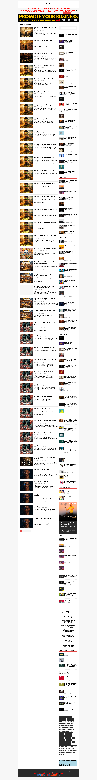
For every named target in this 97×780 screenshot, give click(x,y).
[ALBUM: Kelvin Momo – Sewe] (61, 134)
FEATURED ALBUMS (63, 334)
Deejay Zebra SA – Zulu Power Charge (44, 170)
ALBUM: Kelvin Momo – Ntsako (70, 109)
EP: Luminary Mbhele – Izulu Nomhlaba (70, 186)
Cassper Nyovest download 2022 (68, 620)
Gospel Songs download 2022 (68, 637)
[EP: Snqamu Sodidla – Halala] (61, 193)
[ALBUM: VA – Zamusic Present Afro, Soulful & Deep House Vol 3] (61, 398)
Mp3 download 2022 (68, 622)
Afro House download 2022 (68, 636)
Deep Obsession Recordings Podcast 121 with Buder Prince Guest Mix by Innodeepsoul (70, 665)
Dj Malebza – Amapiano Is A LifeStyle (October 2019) (70, 465)
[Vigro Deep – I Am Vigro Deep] (61, 242)
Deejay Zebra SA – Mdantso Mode (43, 371)
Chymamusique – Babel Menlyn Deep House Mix (70, 601)
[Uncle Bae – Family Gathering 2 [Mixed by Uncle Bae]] (61, 704)
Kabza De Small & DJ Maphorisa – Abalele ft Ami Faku (70, 252)
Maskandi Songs (70, 750)
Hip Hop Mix (62, 744)
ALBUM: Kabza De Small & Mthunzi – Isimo (69, 172)
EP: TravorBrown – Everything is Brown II (70, 203)
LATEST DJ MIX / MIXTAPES (65, 572)
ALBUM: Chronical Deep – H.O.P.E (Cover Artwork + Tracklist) (69, 303)
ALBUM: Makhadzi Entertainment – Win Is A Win (70, 93)
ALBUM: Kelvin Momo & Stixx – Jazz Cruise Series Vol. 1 (70, 121)
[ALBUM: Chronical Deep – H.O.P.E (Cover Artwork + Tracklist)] (61, 304)
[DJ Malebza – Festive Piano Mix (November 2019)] (61, 461)
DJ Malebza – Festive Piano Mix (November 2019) (70, 459)
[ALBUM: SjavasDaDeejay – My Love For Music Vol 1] (61, 139)
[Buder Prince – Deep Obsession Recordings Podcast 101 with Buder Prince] (61, 692)
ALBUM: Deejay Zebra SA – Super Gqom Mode (45, 236)
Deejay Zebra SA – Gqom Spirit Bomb (44, 183)
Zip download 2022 (68, 624)
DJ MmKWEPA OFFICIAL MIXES (65, 487)
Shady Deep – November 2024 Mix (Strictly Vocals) (70, 588)
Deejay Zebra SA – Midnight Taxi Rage (45, 144)
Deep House (62, 733)
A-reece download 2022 (68, 617)
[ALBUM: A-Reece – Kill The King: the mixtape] (61, 128)
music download (68, 626)
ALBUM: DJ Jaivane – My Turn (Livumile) (70, 166)
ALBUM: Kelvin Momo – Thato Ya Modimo (70, 87)
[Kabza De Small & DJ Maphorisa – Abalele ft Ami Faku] (61, 253)
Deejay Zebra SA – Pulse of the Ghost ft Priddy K (45, 360)
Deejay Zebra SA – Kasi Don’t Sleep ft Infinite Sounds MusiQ (44, 299)
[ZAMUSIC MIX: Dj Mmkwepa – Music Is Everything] (61, 499)
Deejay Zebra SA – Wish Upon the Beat (45, 222)
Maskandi (75, 746)
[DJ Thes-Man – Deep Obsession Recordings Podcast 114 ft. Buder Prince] (61, 685)
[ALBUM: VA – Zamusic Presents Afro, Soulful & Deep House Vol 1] (61, 412)
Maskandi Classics (63, 748)
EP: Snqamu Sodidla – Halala (70, 191)
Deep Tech (70, 735)
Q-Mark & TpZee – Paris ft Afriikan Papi (69, 246)
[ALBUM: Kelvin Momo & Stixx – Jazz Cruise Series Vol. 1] (61, 122)
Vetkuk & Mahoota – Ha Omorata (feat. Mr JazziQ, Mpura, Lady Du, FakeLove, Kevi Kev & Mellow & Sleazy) (70, 293)
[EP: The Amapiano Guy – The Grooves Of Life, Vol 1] (61, 42)
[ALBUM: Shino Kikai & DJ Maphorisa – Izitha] (61, 145)
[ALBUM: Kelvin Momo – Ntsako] (61, 111)
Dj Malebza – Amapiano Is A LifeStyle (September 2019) (70, 476)
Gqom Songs (68, 742)
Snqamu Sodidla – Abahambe (70, 555)
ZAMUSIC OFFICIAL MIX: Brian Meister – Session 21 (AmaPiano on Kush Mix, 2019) (70, 441)
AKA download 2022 (68, 621)
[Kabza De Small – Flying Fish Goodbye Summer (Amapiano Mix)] (61, 583)
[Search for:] (68, 28)
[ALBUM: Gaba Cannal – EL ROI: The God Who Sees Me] (61, 71)
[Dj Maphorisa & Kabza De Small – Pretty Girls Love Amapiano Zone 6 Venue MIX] (61, 259)
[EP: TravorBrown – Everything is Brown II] (61, 205)
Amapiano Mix (69, 727)
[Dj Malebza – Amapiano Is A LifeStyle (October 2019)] (61, 466)
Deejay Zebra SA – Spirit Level (42, 408)
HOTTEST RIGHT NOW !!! (64, 31)
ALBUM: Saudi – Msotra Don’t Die (70, 149)
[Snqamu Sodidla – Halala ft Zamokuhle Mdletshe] (61, 569)
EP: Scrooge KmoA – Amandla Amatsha (70, 220)
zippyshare (62, 754)
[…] (44, 34)
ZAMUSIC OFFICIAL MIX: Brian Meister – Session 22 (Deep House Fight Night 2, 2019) (70, 434)
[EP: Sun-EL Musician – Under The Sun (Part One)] (61, 66)
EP (65, 737)
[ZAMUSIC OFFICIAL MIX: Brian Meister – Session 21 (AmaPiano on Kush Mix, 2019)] (61, 442)
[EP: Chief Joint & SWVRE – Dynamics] (61, 233)
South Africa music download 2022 (68, 625)
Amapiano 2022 (62, 725)
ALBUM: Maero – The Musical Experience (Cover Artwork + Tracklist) (70, 328)
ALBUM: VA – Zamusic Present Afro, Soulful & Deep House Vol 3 (70, 397)
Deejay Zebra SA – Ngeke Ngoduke (44, 157)
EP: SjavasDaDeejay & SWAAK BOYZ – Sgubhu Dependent (70, 81)
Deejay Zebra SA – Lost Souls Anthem (44, 347)
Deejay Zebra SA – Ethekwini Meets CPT (45, 248)
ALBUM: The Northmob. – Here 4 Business (70, 181)
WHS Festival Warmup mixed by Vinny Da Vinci (70, 654)
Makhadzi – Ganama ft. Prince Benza (70, 264)
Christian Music (70, 729)
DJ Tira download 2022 (68, 629)
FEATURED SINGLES (63, 237)
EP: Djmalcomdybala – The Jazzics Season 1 (69, 209)
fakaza (69, 737)
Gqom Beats (62, 742)
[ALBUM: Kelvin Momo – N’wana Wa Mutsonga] (61, 54)
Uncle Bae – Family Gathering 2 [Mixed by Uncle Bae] (70, 703)
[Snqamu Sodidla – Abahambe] (61, 557)
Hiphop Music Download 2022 (68, 635)
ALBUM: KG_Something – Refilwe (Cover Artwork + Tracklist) (70, 315)
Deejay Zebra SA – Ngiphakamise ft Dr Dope (45, 28)
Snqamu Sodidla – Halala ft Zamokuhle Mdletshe (69, 567)
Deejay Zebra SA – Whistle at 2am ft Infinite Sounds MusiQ (44, 262)
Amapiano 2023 (69, 725)
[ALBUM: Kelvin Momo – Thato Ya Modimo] (61, 88)
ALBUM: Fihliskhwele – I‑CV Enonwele (69, 198)
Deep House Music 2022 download (68, 646)
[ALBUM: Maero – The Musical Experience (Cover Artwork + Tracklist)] (61, 329)
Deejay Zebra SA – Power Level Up (43, 92)
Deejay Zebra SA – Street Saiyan (43, 131)
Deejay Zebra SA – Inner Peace (42, 506)
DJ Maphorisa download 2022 (68, 634)
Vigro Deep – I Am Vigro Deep (70, 240)
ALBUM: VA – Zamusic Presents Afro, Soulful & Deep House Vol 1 (70, 410)
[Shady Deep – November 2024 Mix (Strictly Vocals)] (61, 590)
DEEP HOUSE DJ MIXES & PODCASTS (66, 650)
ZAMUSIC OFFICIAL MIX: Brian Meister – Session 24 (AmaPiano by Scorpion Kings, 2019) (70, 420)
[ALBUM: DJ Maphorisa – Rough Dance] (61, 100)
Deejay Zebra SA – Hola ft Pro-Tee (43, 40)
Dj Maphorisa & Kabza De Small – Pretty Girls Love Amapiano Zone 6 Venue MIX (70, 258)
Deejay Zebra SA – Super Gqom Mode (44, 78)
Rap (60, 752)
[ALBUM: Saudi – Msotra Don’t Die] (61, 151)
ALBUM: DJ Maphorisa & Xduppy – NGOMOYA (70, 104)
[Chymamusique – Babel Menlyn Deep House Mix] (61, 602)
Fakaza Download (68, 631)
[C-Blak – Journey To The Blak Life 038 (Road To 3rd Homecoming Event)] (61, 595)
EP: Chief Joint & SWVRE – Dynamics (69, 232)
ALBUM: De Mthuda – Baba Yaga (70, 154)
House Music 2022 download (68, 645)
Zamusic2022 (68, 611)
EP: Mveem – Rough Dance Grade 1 (69, 226)
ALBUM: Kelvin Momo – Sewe (70, 131)
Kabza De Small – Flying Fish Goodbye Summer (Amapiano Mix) (70, 582)
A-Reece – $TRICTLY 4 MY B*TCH (70, 286)
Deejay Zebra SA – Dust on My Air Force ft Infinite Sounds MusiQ (46, 274)
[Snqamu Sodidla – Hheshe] (61, 563)
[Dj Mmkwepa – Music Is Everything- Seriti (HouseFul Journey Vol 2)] (61, 492)
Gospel (73, 737)
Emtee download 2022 (68, 627)
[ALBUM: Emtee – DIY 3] (61, 117)
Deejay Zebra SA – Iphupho (41, 469)
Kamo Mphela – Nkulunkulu (69, 274)
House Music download (68, 642)
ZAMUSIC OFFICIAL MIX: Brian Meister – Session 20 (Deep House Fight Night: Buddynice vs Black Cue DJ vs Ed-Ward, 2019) (70, 449)
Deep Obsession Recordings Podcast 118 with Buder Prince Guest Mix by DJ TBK (70, 677)
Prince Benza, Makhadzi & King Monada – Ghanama (70, 270)
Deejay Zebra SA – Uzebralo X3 (42, 481)
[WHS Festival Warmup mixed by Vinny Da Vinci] (61, 655)
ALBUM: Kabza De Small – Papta (70, 34)
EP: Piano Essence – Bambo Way (70, 214)
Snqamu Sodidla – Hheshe (69, 561)
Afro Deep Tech (62, 717)
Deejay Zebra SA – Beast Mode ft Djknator (43, 494)
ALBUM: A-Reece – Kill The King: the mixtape (70, 127)
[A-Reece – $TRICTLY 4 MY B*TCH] (61, 288)
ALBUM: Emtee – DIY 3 (68, 114)
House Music (69, 746)
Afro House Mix (63, 721)
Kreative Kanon (57, 772)
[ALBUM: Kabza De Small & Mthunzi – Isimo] (61, 173)
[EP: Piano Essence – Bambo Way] (61, 216)
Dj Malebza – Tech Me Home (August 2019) (70, 471)
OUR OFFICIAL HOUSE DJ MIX (65, 417)
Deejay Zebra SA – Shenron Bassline (44, 65)
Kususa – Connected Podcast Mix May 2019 (70, 672)
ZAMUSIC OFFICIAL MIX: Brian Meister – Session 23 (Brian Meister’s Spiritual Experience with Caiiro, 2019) (70, 428)
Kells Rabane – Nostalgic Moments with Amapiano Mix (70, 708)
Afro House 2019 (63, 719)
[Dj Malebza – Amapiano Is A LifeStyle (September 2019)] (61, 478)
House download (68, 641)
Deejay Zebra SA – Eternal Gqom (43, 335)
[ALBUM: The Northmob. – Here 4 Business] (61, 182)
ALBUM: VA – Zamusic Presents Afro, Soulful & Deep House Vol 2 (70, 404)
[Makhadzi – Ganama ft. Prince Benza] (61, 265)
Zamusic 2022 (68, 610)
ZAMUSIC (42, 30)
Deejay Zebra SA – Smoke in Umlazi (44, 384)
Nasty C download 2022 (68, 619)
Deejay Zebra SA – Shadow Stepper (44, 396)
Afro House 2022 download (68, 644)
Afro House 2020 (70, 719)
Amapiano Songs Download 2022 (68, 615)
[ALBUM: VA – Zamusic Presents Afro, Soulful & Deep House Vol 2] (61, 405)
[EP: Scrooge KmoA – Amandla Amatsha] (61, 222)
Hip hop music (68, 744)
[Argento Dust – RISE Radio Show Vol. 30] (61, 698)
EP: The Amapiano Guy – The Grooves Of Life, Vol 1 (70, 41)
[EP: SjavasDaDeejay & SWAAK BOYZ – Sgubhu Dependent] (61, 83)
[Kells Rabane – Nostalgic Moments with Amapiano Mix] (61, 710)
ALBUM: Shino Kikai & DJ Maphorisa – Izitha (69, 144)
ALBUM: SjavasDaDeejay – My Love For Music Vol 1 (70, 138)
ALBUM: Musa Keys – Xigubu (70, 75)
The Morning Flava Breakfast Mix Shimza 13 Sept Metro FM (70, 659)
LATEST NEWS (62, 300)
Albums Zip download (68, 647)
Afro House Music (70, 721)
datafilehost (70, 731)
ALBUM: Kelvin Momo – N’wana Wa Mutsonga (70, 53)
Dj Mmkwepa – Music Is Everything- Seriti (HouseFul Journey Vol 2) (70, 491)
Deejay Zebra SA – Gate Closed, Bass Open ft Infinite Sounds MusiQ (44, 286)
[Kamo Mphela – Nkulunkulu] (61, 277)
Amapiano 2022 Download (68, 613)
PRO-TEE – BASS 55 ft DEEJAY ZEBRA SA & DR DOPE (45, 457)
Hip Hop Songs (62, 746)
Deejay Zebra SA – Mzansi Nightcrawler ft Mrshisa (45, 421)
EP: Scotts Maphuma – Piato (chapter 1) (70, 59)
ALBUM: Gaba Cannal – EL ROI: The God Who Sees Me (70, 70)
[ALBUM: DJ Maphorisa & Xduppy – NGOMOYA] (61, 105)
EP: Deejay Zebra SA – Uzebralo (42, 518)
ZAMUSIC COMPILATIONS (64, 394)
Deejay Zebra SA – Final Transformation (45, 209)
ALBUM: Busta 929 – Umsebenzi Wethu (70, 161)
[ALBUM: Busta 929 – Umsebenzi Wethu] (61, 162)
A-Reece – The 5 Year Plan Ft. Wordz (70, 281)
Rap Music (64, 752)
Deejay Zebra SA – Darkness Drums (44, 433)
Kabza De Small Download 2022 (68, 612)
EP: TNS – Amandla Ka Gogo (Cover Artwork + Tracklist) (70, 310)
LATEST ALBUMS (62, 177)
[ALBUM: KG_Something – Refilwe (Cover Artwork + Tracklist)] (61, 317)
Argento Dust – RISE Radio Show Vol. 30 (70, 697)
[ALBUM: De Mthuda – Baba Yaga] (61, 156)
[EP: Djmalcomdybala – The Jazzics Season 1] (61, 210)
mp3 (76, 750)
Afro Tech (61, 723)
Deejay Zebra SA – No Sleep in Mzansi (44, 196)
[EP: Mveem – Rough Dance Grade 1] (61, 227)
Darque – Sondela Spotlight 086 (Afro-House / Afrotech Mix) (70, 576)
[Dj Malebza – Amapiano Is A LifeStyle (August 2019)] (61, 483)
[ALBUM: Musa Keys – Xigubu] (61, 77)
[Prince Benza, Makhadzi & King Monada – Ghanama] (61, 271)
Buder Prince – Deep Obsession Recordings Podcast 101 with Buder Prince (70, 691)
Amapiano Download (68, 616)
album (66, 723)
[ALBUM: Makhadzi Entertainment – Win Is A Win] (61, 94)
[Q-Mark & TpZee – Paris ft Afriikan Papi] (61, 247)
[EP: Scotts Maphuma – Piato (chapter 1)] (61, 60)
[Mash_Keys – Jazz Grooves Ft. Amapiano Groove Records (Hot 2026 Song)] (61, 48)
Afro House (69, 717)
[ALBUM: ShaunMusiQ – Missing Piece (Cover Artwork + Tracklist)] (61, 322)
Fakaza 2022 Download (68, 632)
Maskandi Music (63, 750)
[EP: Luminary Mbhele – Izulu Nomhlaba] (61, 188)
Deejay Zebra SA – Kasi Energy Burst (44, 105)
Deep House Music (63, 735)
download (62, 737)
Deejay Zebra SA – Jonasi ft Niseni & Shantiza (44, 54)
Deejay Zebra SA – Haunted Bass (43, 445)
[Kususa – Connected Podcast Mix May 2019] (61, 673)
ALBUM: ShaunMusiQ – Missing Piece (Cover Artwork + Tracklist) (70, 321)
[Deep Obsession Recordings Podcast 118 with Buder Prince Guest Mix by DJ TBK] (61, 679)
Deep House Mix (68, 733)
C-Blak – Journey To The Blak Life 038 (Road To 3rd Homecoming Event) (70, 594)
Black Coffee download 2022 (68, 630)
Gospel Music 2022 (68, 640)
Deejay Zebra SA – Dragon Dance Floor (45, 118)
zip (73, 752)
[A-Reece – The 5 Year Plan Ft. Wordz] (61, 282)
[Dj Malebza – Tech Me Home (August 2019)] (61, 472)
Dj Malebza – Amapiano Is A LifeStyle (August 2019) (70, 482)
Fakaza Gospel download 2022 (68, 639)
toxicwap (70, 752)
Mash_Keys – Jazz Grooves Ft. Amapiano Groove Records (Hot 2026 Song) (70, 46)
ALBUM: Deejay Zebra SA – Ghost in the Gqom (45, 323)
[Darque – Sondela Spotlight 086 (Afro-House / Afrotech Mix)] (61, 577)
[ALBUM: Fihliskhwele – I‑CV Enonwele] (61, 199)
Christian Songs (63, 731)
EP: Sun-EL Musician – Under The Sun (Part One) (70, 64)
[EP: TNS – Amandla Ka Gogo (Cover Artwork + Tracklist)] (61, 311)
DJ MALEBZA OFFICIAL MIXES (65, 456)
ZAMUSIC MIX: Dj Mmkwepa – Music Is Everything (70, 497)
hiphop (73, 742)
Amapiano (71, 723)
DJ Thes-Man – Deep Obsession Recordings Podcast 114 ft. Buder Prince (70, 684)
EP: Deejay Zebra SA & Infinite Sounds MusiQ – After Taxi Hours (44, 311)
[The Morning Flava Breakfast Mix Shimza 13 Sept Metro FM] (61, 661)
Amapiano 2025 (62, 727)
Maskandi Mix (70, 748)
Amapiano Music (63, 729)
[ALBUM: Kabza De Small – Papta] (61, 36)
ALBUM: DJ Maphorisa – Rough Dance (70, 98)
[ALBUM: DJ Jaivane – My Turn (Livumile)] (61, 168)
